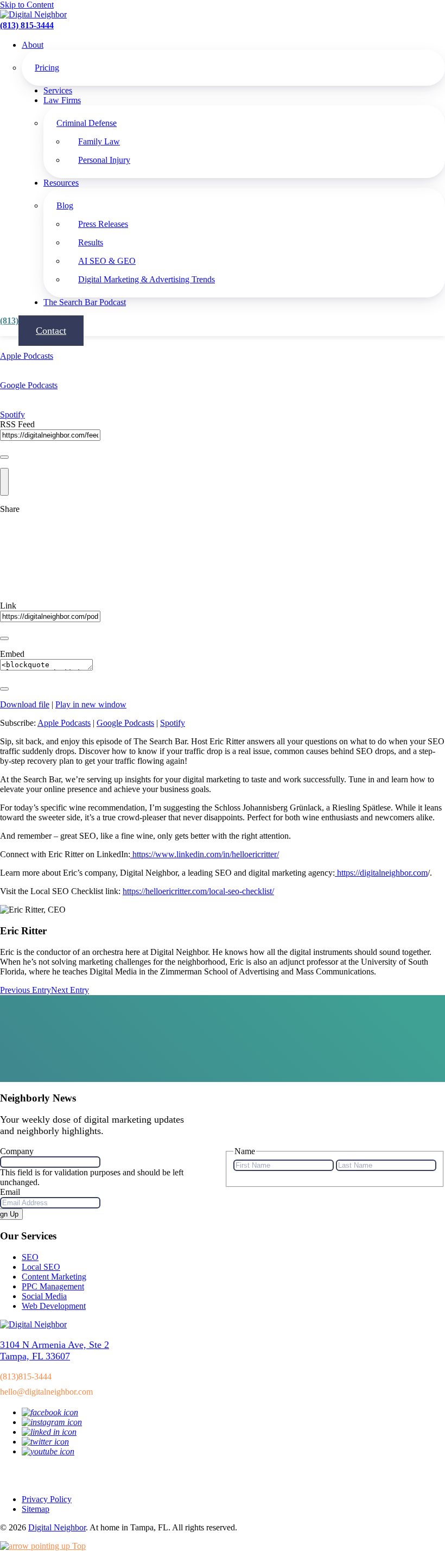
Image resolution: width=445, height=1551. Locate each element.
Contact (51, 330)
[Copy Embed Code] (4, 689)
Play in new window (90, 704)
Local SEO (41, 1266)
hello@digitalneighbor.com (46, 1391)
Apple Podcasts (26, 355)
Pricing (47, 67)
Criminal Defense (86, 123)
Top (78, 1545)
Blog (64, 205)
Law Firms (62, 100)
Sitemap (35, 1509)
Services (57, 90)
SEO (30, 1257)
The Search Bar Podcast (84, 302)
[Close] (4, 482)
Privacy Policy (47, 1499)
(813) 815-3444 (27, 25)
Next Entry (70, 990)
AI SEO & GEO (107, 260)
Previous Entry (25, 990)
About (32, 44)
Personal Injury (104, 159)
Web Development (54, 1306)
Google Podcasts (29, 385)
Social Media (44, 1296)
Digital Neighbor (57, 1527)
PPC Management (53, 1286)
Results (90, 242)
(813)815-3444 (26, 1376)
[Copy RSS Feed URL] (4, 457)
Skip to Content (27, 4)
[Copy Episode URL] (4, 638)
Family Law (99, 141)
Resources (61, 182)
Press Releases (103, 224)
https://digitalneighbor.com (381, 872)
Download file (24, 704)
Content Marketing (54, 1276)
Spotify (12, 414)
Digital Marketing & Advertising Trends (146, 279)
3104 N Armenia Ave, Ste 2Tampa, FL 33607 (54, 1350)
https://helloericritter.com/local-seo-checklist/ (198, 891)
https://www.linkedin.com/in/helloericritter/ (205, 854)
